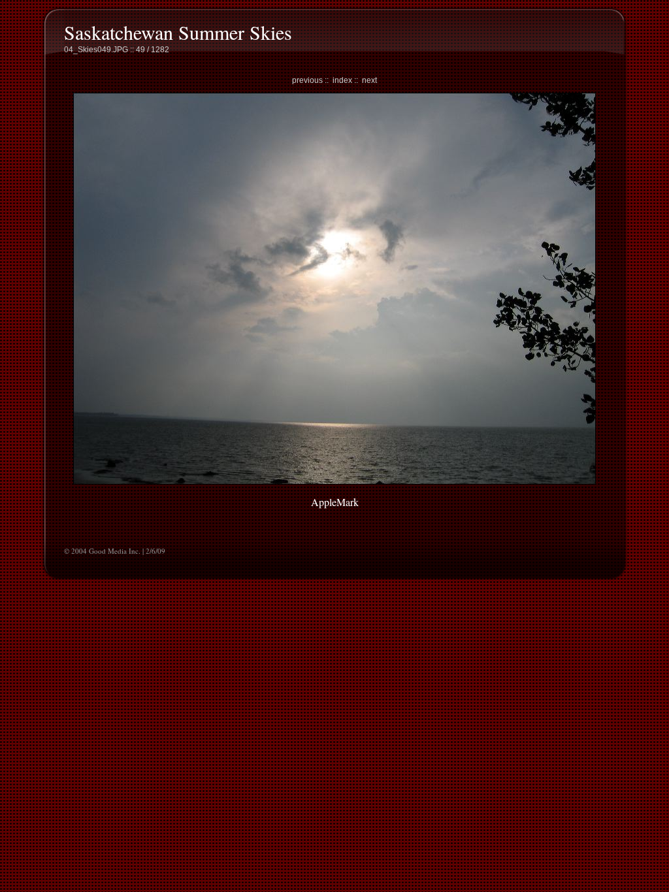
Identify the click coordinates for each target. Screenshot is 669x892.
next (369, 80)
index (342, 80)
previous (307, 80)
